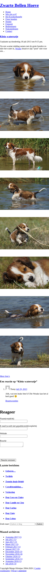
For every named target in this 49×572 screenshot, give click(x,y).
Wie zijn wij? (11, 14)
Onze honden (11, 19)
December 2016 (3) (13, 551)
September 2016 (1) (13, 559)
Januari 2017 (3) (12, 549)
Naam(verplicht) (7, 418)
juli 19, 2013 (21, 389)
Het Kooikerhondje (13, 17)
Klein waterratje (9, 36)
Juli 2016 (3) (10, 564)
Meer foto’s (5, 376)
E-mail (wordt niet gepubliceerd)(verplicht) (18, 426)
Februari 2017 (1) (13, 547)
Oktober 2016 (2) (12, 556)
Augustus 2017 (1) (13, 537)
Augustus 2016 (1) (13, 561)
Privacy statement (18, 571)
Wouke (18, 48)
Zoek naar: (4, 524)
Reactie (3, 441)
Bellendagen (10, 26)
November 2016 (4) (13, 554)
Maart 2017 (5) (11, 544)
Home (8, 12)
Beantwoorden (11, 401)
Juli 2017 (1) (10, 539)
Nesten (8, 21)
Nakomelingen (11, 29)
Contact (8, 31)
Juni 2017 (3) (11, 542)
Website (3, 433)
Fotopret (9, 24)
